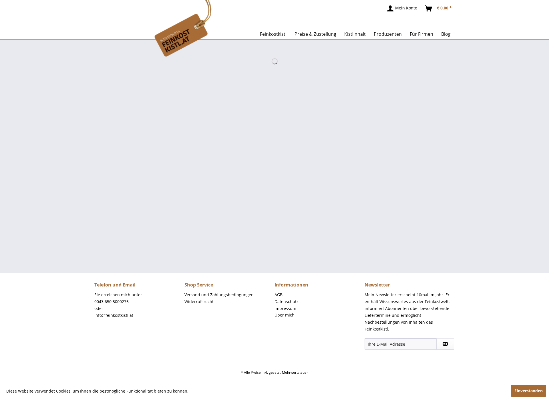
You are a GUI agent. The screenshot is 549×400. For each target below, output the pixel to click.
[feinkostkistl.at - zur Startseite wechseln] (164, 28)
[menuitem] (402, 8)
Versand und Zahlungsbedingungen (219, 294)
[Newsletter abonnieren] (445, 344)
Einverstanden (528, 390)
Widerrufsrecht (199, 301)
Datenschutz (286, 301)
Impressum (285, 308)
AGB (278, 294)
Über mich (284, 315)
